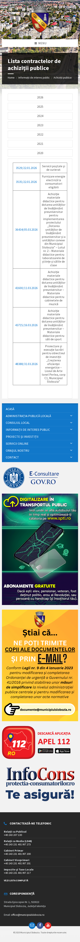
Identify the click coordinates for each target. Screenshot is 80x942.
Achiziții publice (63, 77)
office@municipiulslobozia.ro (27, 914)
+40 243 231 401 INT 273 (17, 844)
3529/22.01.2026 (26, 168)
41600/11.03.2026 (26, 288)
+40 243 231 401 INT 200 (17, 854)
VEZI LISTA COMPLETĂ (16, 880)
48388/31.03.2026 (26, 364)
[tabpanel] (40, 278)
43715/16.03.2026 (26, 325)
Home (11, 77)
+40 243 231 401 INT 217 (17, 873)
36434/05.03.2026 (26, 229)
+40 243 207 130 (13, 835)
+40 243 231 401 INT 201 (17, 863)
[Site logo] (40, 32)
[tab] (40, 97)
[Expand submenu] (71, 416)
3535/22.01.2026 (26, 182)
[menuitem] (40, 409)
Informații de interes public (34, 77)
